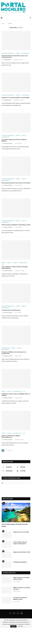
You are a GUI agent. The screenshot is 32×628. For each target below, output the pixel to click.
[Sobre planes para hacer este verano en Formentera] (16, 166)
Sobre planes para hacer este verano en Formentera (16, 183)
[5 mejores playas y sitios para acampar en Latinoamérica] (6, 544)
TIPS (3, 264)
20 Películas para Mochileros (20, 562)
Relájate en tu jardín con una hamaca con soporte (21, 588)
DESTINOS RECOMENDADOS (8, 53)
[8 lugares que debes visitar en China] (6, 554)
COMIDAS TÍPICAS (5, 347)
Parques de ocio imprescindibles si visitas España (15, 97)
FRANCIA (15, 262)
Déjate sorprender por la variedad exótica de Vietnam (21, 578)
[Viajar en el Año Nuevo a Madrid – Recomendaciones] (16, 420)
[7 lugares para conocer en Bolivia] (6, 534)
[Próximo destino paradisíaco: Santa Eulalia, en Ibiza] (16, 208)
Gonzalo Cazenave (8, 143)
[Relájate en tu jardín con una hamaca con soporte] (6, 590)
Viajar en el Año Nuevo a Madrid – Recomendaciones (11, 436)
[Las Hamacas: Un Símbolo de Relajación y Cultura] (6, 600)
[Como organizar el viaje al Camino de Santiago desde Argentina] (16, 250)
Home (3, 23)
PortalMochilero (7, 59)
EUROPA (23, 135)
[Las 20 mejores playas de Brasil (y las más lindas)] (16, 512)
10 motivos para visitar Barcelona (11, 310)
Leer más (20, 626)
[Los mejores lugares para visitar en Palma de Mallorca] (16, 122)
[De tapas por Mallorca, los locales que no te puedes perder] (16, 335)
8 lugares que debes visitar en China (21, 552)
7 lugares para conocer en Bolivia (21, 532)
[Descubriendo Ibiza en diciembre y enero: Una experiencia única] (16, 40)
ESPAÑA (17, 53)
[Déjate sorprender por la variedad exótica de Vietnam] (6, 580)
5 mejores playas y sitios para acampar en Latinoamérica (20, 542)
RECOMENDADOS (25, 53)
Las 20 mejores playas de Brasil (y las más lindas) (15, 525)
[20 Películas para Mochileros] (6, 564)
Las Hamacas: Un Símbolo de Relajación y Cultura (20, 598)
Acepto (13, 626)
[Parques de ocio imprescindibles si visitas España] (16, 82)
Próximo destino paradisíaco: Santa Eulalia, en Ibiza (16, 224)
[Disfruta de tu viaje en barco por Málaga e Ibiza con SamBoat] (16, 378)
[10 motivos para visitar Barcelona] (16, 293)
